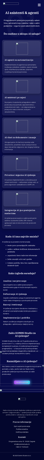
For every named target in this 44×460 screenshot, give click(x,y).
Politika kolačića (22, 429)
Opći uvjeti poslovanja (22, 426)
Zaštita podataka (22, 432)
